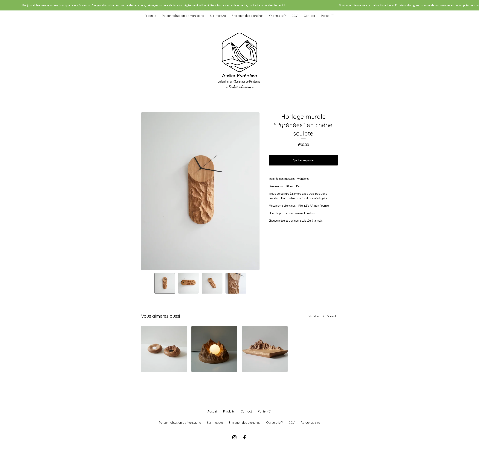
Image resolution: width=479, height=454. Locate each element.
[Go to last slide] (146, 191)
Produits (150, 16)
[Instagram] (234, 437)
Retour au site (310, 422)
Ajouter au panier (303, 160)
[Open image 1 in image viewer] (200, 191)
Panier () (328, 16)
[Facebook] (245, 437)
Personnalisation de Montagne (183, 16)
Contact (309, 16)
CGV (295, 16)
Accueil (212, 411)
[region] (239, 5)
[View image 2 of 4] (188, 283)
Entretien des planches (247, 16)
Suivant (331, 316)
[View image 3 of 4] (212, 283)
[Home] (239, 61)
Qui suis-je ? (277, 16)
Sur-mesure (218, 16)
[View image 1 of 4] (164, 283)
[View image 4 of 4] (235, 283)
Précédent (314, 316)
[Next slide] (254, 191)
